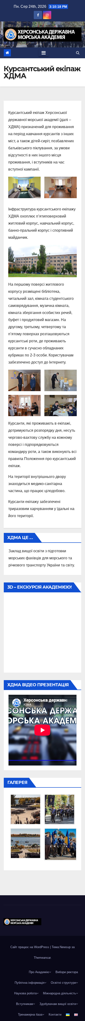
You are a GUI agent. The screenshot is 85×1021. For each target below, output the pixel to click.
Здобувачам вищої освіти (57, 1004)
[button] (78, 53)
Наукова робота (25, 993)
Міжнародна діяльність (59, 993)
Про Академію (39, 972)
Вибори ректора (66, 972)
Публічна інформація (29, 982)
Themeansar (42, 957)
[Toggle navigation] (43, 52)
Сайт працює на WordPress (30, 947)
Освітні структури (63, 982)
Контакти (55, 1014)
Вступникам (24, 1004)
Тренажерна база (30, 1014)
